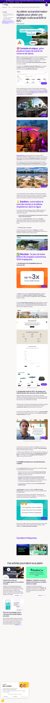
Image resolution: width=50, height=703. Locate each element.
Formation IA (28, 670)
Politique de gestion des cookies (31, 697)
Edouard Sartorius (21, 155)
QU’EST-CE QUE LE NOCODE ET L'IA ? (35, 690)
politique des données (25, 658)
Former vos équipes (20, 673)
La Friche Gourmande (42, 91)
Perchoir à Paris (33, 91)
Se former (18, 671)
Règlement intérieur (41, 697)
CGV (38, 696)
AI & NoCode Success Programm (41, 672)
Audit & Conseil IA (29, 668)
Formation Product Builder (40, 669)
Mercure (33, 92)
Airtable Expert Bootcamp (40, 675)
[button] (46, 2)
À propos (18, 668)
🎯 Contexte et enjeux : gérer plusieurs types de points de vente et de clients (8, 15)
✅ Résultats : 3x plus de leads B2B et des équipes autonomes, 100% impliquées (8, 22)
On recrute (18, 670)
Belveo (18, 56)
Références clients (30, 676)
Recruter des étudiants (39, 678)
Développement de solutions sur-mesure (30, 673)
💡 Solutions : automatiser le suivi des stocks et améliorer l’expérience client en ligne (8, 18)
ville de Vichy (20, 94)
